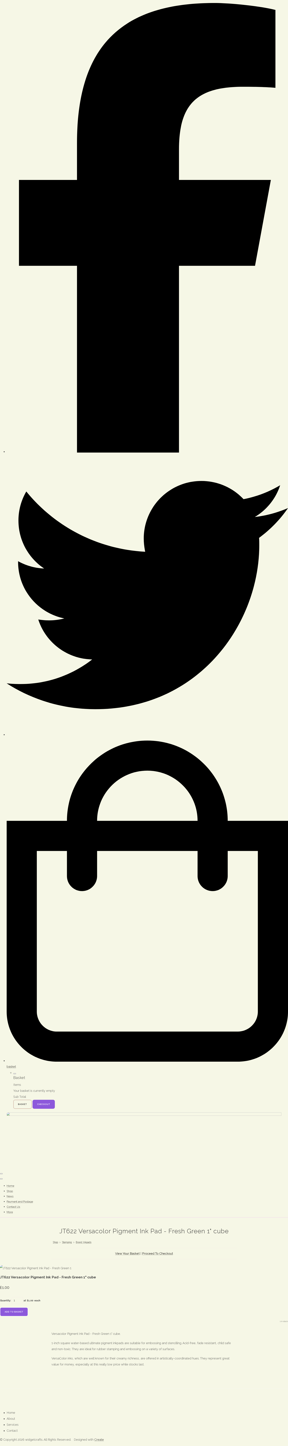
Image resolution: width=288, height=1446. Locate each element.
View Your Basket (127, 1253)
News (10, 1196)
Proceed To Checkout (157, 1253)
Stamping (67, 1242)
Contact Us (13, 1206)
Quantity (5, 1300)
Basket (22, 1104)
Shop (10, 1191)
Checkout (43, 1104)
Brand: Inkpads (83, 1242)
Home (10, 1185)
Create (99, 1439)
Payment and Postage (20, 1201)
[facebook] (147, 451)
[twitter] (147, 734)
